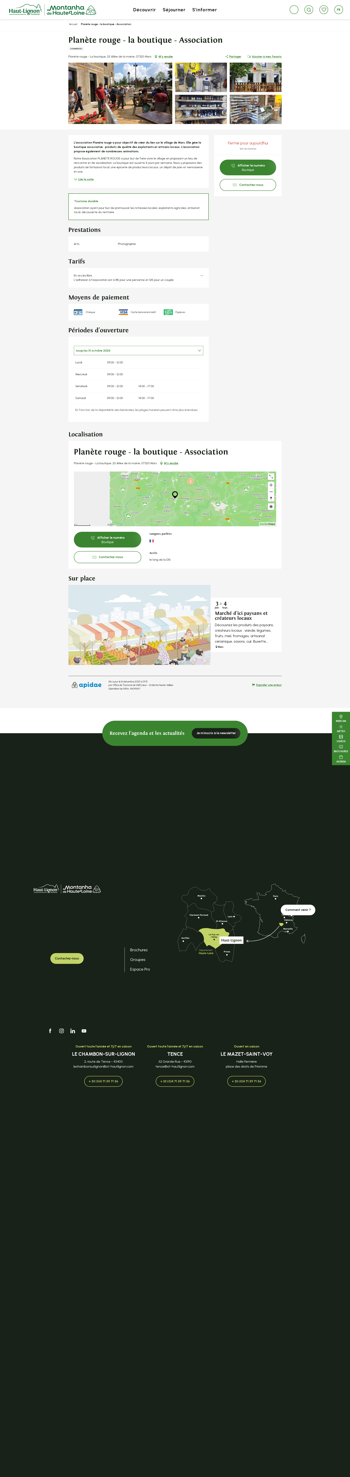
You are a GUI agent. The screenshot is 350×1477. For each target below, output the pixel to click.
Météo (341, 731)
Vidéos (341, 741)
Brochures (341, 751)
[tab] (135, 350)
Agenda (341, 761)
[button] (309, 9)
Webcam (341, 721)
